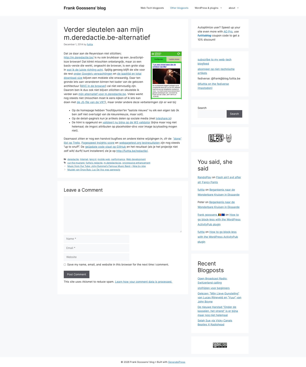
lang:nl (92, 159)
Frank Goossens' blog (85, 8)
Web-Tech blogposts (152, 7)
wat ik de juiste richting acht (85, 69)
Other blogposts (179, 7)
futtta (201, 189)
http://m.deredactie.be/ (79, 57)
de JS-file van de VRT (91, 102)
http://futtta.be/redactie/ (132, 150)
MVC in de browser (93, 86)
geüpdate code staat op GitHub (105, 146)
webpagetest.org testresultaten (139, 142)
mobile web (104, 159)
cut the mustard (75, 162)
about (232, 7)
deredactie (73, 159)
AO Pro (228, 31)
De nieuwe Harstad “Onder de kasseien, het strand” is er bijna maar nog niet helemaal (218, 311)
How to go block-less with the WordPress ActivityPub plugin (219, 219)
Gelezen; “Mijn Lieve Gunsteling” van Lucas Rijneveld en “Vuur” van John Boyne (219, 297)
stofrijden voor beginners (214, 288)
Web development (136, 159)
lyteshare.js (163, 118)
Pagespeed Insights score (97, 142)
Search (202, 107)
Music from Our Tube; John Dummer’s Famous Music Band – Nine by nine (106, 166)
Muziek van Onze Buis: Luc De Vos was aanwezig (93, 169)
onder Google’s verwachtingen (93, 73)
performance (118, 159)
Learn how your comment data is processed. (143, 281)
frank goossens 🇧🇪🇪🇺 (211, 214)
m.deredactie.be (112, 162)
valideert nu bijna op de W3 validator (126, 122)
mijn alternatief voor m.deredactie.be (102, 94)
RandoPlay (204, 177)
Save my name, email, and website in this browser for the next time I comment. (118, 264)
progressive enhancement (136, 162)
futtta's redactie (94, 162)
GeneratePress (176, 361)
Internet (84, 159)
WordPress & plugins (206, 7)
